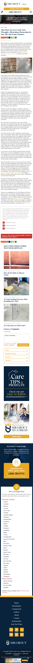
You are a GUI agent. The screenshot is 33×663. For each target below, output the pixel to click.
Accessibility (8, 653)
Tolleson (5, 570)
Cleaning (17, 235)
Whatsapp (11, 37)
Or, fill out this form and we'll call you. (16, 476)
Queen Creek (6, 552)
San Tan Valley (7, 585)
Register (11, 343)
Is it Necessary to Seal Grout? (14, 325)
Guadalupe (6, 530)
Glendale (5, 526)
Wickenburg (6, 574)
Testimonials (16, 621)
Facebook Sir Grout (10, 222)
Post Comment (23, 345)
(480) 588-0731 (15, 12)
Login (5, 343)
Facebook (7, 37)
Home (2, 27)
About (16, 615)
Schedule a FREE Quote (16, 9)
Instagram (11, 630)
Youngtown (6, 576)
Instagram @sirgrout (10, 225)
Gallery (16, 612)
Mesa (4, 541)
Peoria (5, 548)
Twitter (9, 37)
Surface (8, 360)
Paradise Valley (7, 545)
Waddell (5, 572)
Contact (16, 618)
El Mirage (6, 517)
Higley (5, 532)
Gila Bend (6, 521)
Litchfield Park (7, 537)
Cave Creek (6, 510)
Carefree (5, 508)
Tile (9, 235)
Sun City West (7, 561)
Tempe (5, 567)
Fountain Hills (7, 519)
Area (7, 350)
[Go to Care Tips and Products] (16, 383)
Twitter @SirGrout (10, 228)
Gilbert (5, 523)
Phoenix (5, 550)
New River (6, 543)
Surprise (5, 565)
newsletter (27, 203)
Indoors (15, 236)
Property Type (10, 353)
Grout (12, 235)
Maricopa (5, 583)
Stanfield (5, 587)
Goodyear (6, 528)
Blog (6, 27)
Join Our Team (16, 624)
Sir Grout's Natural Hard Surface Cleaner (16, 171)
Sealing (22, 235)
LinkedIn (16, 635)
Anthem (5, 502)
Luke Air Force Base (9, 539)
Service (8, 357)
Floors (10, 236)
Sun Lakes (6, 563)
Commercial (16, 609)
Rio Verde (6, 554)
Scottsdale (6, 556)
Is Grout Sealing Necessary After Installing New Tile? (16, 300)
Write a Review (2, 12)
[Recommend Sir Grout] (16, 421)
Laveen (5, 534)
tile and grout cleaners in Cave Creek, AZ (14, 52)
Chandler (5, 512)
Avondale (6, 504)
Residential (5, 236)
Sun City (5, 559)
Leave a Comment (11, 329)
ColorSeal (28, 235)
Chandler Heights (8, 515)
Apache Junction (7, 581)
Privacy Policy (17, 653)
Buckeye (5, 506)
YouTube (11, 635)
